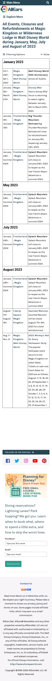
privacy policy (35, 603)
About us (20, 595)
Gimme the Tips (13, 564)
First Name (10, 539)
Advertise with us (37, 595)
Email (8, 550)
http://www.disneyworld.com (26, 664)
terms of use (11, 607)
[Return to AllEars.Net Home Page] (19, 12)
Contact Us (26, 583)
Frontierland (20, 116)
